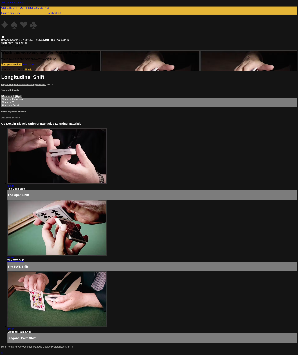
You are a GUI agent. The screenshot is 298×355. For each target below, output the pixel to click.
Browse (5, 40)
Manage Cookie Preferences (49, 346)
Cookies (28, 346)
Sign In (23, 42)
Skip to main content (12, 2)
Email (18, 96)
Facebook (7, 96)
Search (14, 40)
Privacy (18, 346)
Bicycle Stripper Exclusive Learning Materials (23, 84)
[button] (3, 37)
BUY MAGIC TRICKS (31, 40)
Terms (10, 346)
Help (4, 346)
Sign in (65, 40)
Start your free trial (11, 64)
